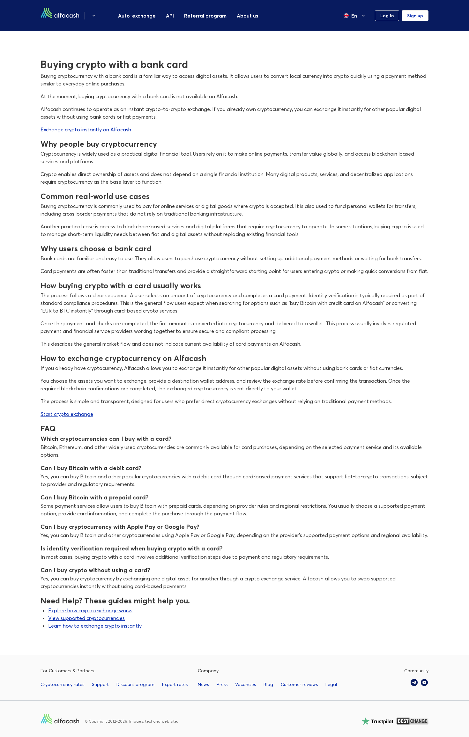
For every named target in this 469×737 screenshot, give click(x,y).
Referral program (205, 15)
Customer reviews (299, 684)
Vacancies (245, 684)
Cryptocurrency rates (62, 684)
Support (100, 684)
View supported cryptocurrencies (86, 618)
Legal (331, 684)
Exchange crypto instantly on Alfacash (86, 129)
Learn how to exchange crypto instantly (95, 626)
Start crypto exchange (67, 414)
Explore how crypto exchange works (90, 610)
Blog (268, 684)
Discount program (135, 684)
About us (247, 15)
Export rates (175, 684)
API (170, 15)
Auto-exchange (137, 15)
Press (222, 684)
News (203, 684)
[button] (94, 15)
